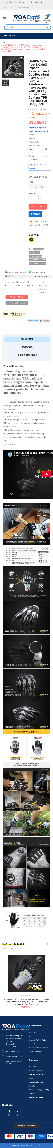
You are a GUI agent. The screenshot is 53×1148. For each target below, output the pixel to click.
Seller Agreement (35, 1052)
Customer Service (36, 1071)
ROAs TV (32, 1086)
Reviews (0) (27, 347)
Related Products (13, 944)
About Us (32, 1032)
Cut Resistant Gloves (37, 260)
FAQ (30, 1036)
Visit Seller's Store (18, 303)
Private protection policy (38, 1048)
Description (27, 339)
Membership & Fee (36, 1097)
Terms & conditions (36, 1044)
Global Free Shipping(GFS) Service (39, 1092)
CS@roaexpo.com (14, 1056)
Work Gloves (34, 252)
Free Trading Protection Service (38, 1076)
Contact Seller (18, 297)
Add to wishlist (41, 221)
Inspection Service (36, 1082)
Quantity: (32, 193)
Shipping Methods (27, 355)
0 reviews (42, 110)
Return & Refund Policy (38, 1040)
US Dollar (18, 2)
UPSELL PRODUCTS (12, 948)
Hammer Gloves (36, 256)
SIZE (31, 182)
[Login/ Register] (37, 17)
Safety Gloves (38, 249)
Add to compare (41, 225)
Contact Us (33, 1067)
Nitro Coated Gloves (37, 263)
